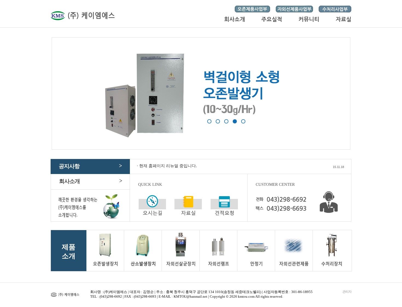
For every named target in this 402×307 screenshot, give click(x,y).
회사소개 (90, 181)
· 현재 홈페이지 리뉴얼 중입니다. (167, 166)
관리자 (346, 292)
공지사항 (90, 166)
